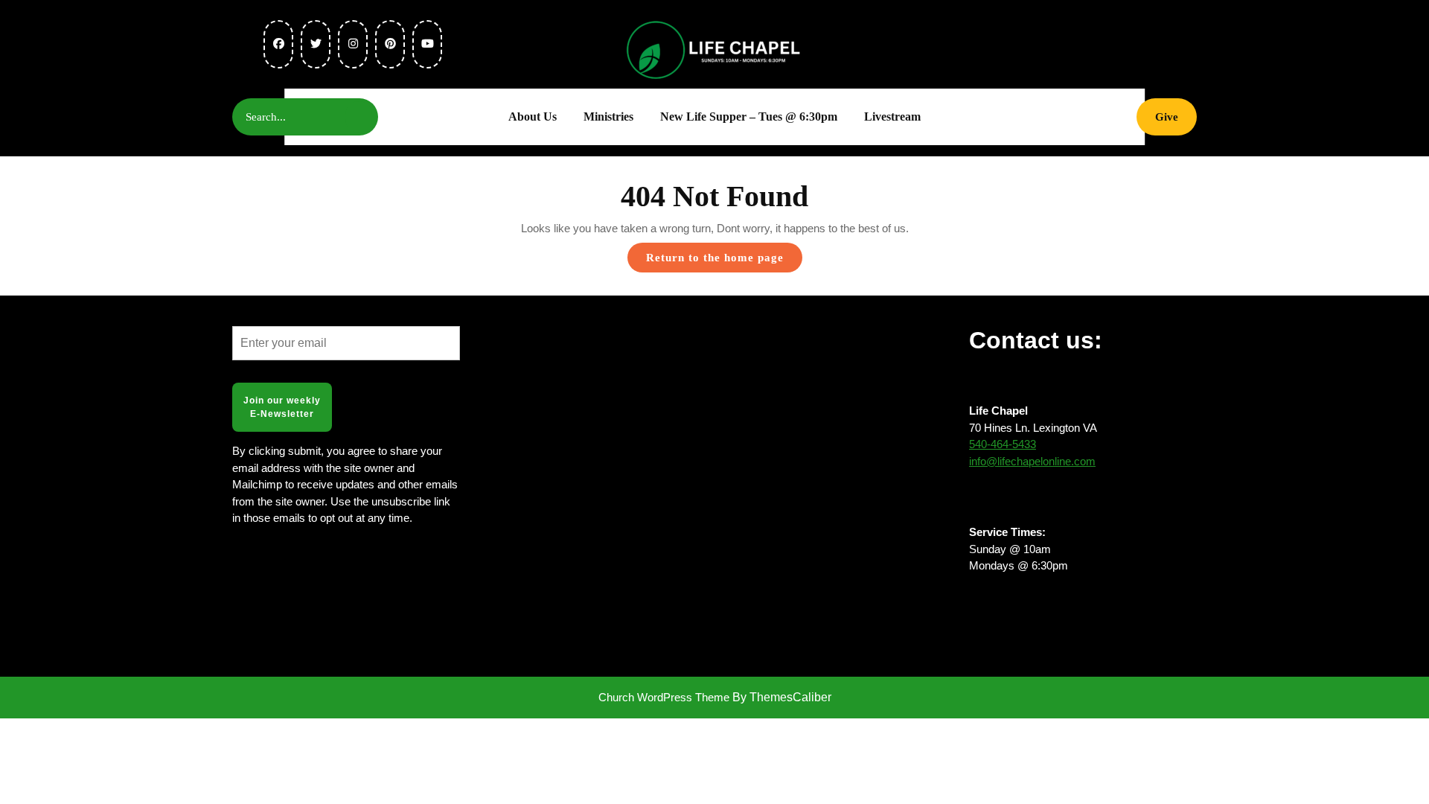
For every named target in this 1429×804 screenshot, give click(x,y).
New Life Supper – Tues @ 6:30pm (748, 116)
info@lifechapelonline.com (1032, 461)
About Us (532, 116)
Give (1176, 116)
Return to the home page (724, 261)
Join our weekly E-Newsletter (282, 407)
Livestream (892, 116)
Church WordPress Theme (663, 697)
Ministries (608, 116)
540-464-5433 (1002, 444)
